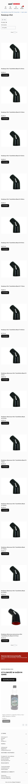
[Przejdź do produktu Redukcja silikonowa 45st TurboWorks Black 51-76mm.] (14, 443)
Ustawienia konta (5, 768)
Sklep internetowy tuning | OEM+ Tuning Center (10, 12)
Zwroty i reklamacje (5, 777)
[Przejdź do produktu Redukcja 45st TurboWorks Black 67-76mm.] (14, 269)
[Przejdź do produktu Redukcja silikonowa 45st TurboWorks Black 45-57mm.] (14, 399)
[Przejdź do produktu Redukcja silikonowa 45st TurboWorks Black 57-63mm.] (14, 486)
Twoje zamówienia (5, 766)
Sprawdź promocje (8, 679)
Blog (2, 739)
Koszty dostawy (5, 759)
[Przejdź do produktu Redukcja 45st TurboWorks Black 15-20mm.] (14, 51)
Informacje (3, 737)
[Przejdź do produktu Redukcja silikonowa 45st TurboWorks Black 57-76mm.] (14, 530)
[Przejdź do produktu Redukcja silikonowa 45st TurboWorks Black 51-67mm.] (14, 356)
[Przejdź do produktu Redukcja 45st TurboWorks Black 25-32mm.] (14, 138)
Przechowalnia (4, 769)
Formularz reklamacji (6, 778)
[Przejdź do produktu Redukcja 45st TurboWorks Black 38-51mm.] (14, 225)
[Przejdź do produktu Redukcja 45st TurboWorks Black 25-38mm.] (14, 182)
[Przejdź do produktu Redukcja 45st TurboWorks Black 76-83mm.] (14, 312)
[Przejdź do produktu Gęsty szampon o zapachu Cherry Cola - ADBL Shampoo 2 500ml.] (14, 697)
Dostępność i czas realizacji (7, 756)
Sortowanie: (4, 24)
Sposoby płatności (5, 760)
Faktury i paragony (5, 757)
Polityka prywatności (6, 750)
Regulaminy (3, 748)
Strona (12, 32)
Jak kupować (4, 747)
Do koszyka (5, 75)
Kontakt (3, 738)
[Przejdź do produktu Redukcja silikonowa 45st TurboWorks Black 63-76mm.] (14, 573)
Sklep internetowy (12, 782)
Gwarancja (3, 775)
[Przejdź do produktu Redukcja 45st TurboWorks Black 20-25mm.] (14, 95)
